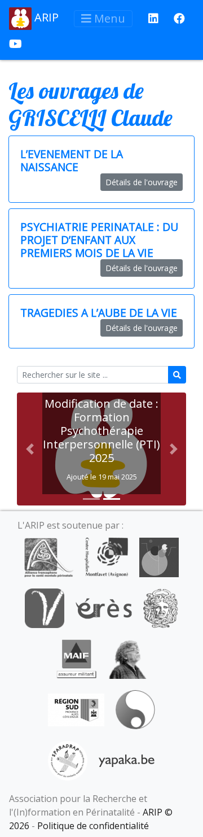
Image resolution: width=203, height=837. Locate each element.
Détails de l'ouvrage (141, 182)
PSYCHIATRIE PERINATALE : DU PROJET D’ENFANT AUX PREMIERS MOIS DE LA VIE (99, 239)
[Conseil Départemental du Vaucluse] (44, 607)
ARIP (45, 17)
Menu (108, 18)
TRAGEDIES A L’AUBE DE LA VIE (98, 312)
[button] (29, 449)
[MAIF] (76, 658)
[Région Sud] (76, 709)
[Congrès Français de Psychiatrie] (159, 556)
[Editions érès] (104, 607)
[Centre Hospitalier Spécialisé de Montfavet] (106, 556)
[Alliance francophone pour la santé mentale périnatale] (48, 556)
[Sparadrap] (67, 759)
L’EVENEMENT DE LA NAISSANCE (71, 160)
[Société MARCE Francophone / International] (135, 709)
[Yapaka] (127, 759)
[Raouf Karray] (127, 658)
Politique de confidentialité (93, 825)
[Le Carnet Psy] (161, 607)
